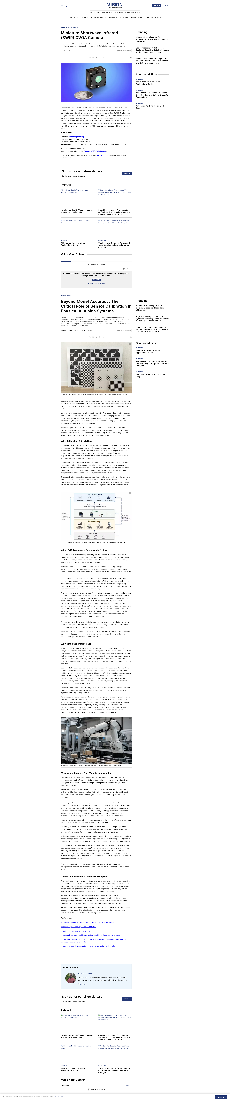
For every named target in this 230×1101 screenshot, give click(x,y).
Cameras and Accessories (78, 17)
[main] (115, 1097)
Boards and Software (153, 17)
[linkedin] (93, 57)
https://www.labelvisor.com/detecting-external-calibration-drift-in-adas (88, 963)
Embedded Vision (136, 17)
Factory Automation (98, 17)
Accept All (221, 1097)
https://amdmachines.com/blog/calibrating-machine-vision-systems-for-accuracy (92, 952)
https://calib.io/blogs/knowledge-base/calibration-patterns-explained (87, 939)
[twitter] (96, 57)
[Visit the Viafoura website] (127, 269)
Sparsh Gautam (66, 330)
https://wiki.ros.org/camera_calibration (75, 947)
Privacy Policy (59, 1096)
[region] (96, 264)
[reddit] (99, 57)
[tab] (66, 260)
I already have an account (96, 283)
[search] (65, 5)
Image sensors (66, 295)
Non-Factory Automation (118, 17)
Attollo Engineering (76, 137)
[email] (103, 57)
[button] (62, 5)
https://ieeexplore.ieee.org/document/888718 (78, 943)
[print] (131, 57)
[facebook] (90, 57)
